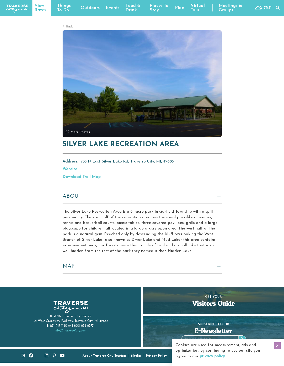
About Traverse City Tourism (104, 355)
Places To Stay (159, 8)
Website (70, 169)
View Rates (40, 8)
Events (112, 8)
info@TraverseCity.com (70, 330)
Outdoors (90, 8)
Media (136, 355)
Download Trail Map (82, 177)
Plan (179, 8)
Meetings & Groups (230, 8)
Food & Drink (133, 8)
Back (69, 26)
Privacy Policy (156, 355)
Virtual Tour (198, 8)
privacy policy (212, 356)
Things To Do (64, 8)
